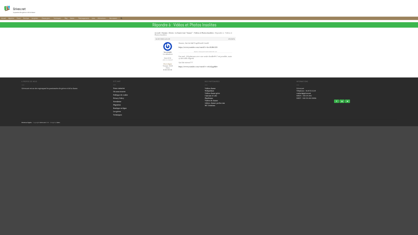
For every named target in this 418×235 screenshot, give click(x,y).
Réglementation (398, 166)
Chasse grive (46, 18)
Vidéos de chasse (211, 101)
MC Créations (210, 105)
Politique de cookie (120, 95)
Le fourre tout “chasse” (184, 33)
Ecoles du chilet (398, 176)
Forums (164, 33)
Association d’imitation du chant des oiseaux (404, 154)
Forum (19, 18)
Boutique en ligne (120, 108)
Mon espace (404, 179)
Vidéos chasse (210, 88)
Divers (171, 33)
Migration (11, 18)
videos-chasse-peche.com (215, 103)
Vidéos (396, 134)
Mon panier (397, 186)
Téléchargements (405, 138)
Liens (405, 142)
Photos (396, 131)
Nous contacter (119, 88)
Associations (397, 150)
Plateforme (209, 98)
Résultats (396, 172)
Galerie (404, 127)
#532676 (231, 39)
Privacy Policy (118, 98)
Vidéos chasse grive (212, 93)
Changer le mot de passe (401, 190)
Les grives (35, 18)
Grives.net (19, 9)
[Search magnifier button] (414, 194)
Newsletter (117, 102)
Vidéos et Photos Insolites (204, 33)
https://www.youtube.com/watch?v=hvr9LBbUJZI (198, 47)
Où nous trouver (119, 92)
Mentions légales (26, 122)
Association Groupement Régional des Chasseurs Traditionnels (404, 159)
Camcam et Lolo (211, 96)
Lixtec (58, 122)
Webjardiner (209, 91)
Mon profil (397, 183)
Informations (404, 146)
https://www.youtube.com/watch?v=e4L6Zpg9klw (198, 66)
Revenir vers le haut (414, 223)
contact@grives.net (303, 93)
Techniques (57, 18)
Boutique (26, 18)
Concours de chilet (399, 163)
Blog (66, 18)
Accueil (3, 18)
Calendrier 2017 (398, 169)
